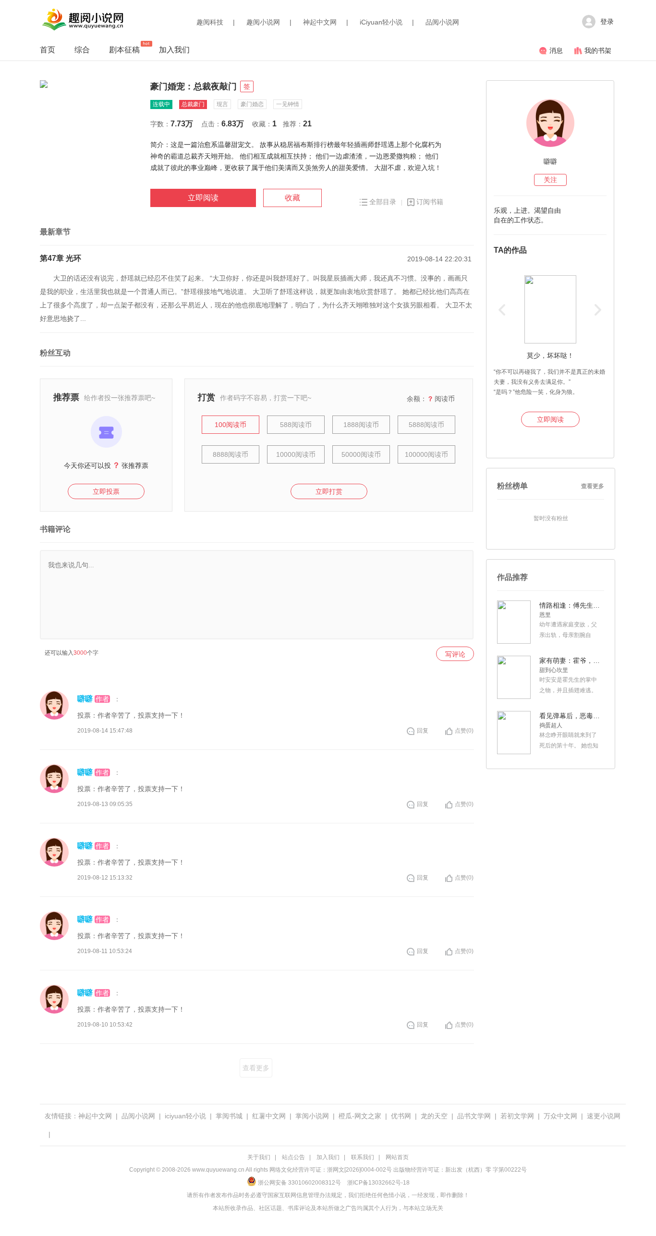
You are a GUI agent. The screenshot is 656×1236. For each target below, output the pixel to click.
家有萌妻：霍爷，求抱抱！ (570, 660)
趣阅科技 (209, 22)
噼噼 (85, 699)
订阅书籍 (429, 202)
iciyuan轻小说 (185, 1116)
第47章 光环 (60, 258)
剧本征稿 (124, 50)
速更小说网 (603, 1116)
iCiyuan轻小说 (381, 22)
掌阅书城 (229, 1116)
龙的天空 (434, 1116)
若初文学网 (517, 1116)
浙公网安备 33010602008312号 (299, 1182)
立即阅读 (203, 198)
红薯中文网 (269, 1116)
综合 (82, 50)
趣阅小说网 (263, 22)
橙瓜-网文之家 (360, 1116)
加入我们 (174, 50)
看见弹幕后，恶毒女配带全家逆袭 (570, 716)
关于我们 (258, 1157)
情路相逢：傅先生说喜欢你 (570, 605)
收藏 (292, 198)
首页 (47, 50)
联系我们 (362, 1157)
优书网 (401, 1116)
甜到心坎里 (553, 670)
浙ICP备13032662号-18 (378, 1182)
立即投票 (106, 491)
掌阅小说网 (312, 1116)
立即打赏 (329, 491)
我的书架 (597, 50)
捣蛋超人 (550, 725)
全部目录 (382, 202)
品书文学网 (474, 1116)
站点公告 (293, 1157)
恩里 (545, 615)
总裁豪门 (193, 104)
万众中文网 (560, 1116)
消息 (556, 50)
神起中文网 (320, 22)
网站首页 (397, 1157)
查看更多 (256, 1068)
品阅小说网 (442, 22)
